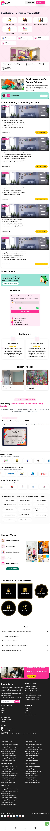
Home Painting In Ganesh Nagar (8, 751)
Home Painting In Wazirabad (7, 753)
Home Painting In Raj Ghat (7, 771)
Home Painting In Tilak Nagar (32, 753)
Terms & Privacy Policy (27, 313)
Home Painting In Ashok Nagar (8, 749)
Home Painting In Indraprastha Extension (10, 746)
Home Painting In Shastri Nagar (32, 766)
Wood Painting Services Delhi (32, 697)
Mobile (12, 300)
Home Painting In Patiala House (8, 779)
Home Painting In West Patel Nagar (33, 749)
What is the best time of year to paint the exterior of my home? (16, 631)
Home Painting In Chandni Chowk (9, 766)
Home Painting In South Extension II (9, 788)
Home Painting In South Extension (9, 797)
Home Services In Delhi (6, 741)
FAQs (2, 712)
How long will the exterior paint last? (10, 636)
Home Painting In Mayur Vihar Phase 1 (10, 744)
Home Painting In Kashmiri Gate (32, 782)
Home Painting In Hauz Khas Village (9, 799)
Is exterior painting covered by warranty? (11, 650)
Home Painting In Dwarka (31, 758)
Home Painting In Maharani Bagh (8, 795)
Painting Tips (28, 708)
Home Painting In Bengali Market (8, 769)
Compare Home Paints (30, 715)
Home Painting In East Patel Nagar (33, 748)
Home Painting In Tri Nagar (31, 775)
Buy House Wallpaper (6, 719)
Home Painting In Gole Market (8, 777)
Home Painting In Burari (30, 777)
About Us (3, 710)
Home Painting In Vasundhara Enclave (10, 748)
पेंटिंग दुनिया (27, 710)
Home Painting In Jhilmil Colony (8, 757)
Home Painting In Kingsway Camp (33, 771)
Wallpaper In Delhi (5, 785)
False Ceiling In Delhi (30, 763)
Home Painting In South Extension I (9, 790)
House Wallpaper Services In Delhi (33, 695)
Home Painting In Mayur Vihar (8, 760)
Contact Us (3, 708)
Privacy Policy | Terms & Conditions (40, 813)
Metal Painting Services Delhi (32, 699)
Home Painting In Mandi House (8, 780)
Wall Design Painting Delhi (31, 688)
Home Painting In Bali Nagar (31, 755)
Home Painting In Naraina (31, 746)
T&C (2, 715)
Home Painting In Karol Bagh (8, 768)
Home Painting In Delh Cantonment (33, 744)
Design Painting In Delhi (30, 741)
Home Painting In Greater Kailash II (9, 800)
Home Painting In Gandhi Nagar (8, 755)
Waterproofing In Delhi (6, 763)
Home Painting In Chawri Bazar (8, 775)
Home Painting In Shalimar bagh (32, 768)
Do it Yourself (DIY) (5, 717)
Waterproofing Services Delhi (32, 690)
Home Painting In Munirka (7, 802)
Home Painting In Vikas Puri (31, 757)
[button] (13, 303)
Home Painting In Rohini (30, 773)
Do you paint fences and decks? (9, 640)
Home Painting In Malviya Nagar (8, 804)
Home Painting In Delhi (30, 686)
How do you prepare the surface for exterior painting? (14, 645)
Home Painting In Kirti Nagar (31, 760)
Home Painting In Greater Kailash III (9, 791)
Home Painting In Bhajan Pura (8, 758)
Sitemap (3, 721)
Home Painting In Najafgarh (31, 751)
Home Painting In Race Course (8, 782)
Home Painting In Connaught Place (9, 773)
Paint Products (28, 712)
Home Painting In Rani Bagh (31, 779)
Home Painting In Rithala (31, 769)
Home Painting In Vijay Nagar (32, 780)
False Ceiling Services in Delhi (32, 693)
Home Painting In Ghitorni (7, 793)
